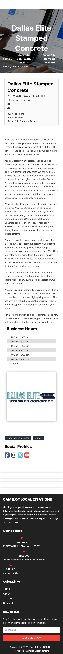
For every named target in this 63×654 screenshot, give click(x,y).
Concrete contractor (18, 438)
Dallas (24, 62)
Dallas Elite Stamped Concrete (23, 121)
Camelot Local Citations (22, 5)
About (6, 593)
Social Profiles (15, 117)
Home (6, 58)
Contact (8, 603)
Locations (9, 598)
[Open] (60, 5)
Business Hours (15, 113)
